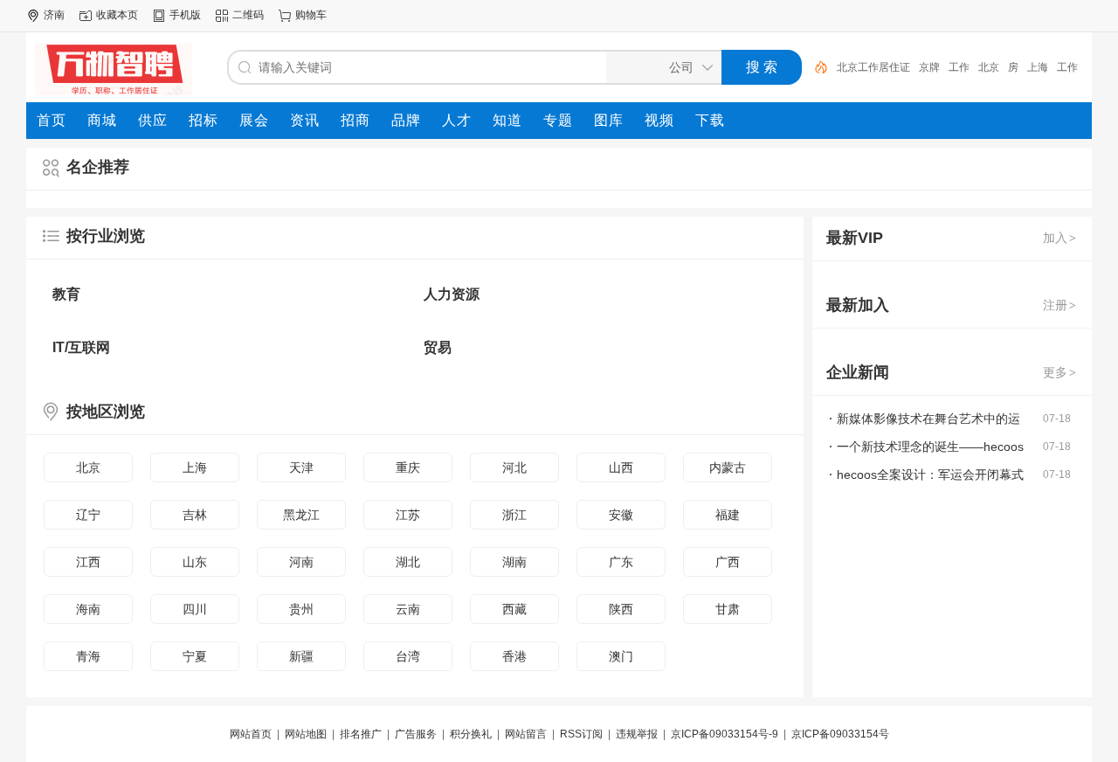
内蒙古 (727, 468)
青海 (88, 656)
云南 (408, 609)
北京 (988, 67)
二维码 (248, 15)
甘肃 (727, 609)
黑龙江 (301, 515)
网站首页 (251, 734)
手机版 (185, 15)
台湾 (408, 656)
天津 (301, 468)
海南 (88, 609)
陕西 (621, 609)
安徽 (621, 515)
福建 (727, 515)
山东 (195, 562)
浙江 (514, 515)
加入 (1059, 238)
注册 (1059, 305)
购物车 (311, 15)
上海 (1037, 67)
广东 (621, 562)
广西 (727, 562)
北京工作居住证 (873, 67)
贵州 (301, 609)
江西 (88, 562)
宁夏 (195, 656)
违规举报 (637, 734)
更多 (1059, 372)
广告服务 (416, 734)
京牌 (929, 67)
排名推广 (361, 734)
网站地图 (306, 734)
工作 (959, 67)
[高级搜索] (815, 67)
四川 (195, 609)
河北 (514, 468)
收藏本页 (117, 15)
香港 (514, 656)
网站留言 (526, 734)
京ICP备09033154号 (840, 734)
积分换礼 (471, 734)
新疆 (301, 656)
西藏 (514, 609)
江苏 (408, 515)
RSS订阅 (581, 734)
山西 (621, 468)
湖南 (514, 562)
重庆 (408, 468)
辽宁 (88, 515)
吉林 (195, 515)
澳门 (621, 656)
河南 (301, 562)
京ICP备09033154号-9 (724, 734)
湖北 (408, 562)
